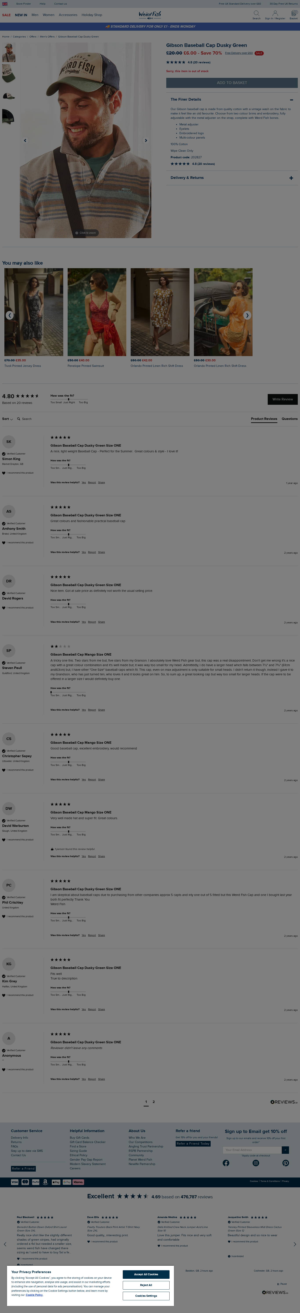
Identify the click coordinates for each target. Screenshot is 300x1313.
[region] (90, 1285)
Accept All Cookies (146, 1274)
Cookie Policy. (34, 1295)
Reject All (146, 1285)
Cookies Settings (146, 1296)
